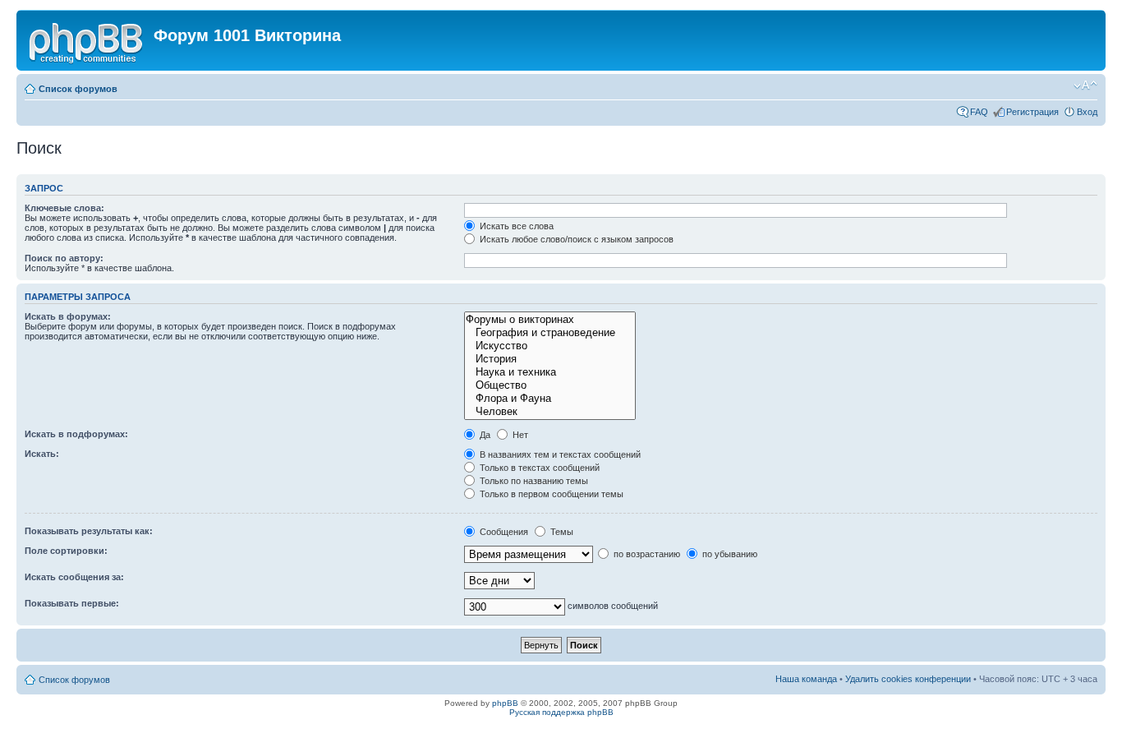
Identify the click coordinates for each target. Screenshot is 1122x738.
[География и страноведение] (549, 332)
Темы (560, 532)
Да (483, 435)
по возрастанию (645, 554)
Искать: (42, 454)
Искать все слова (515, 226)
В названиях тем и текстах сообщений (559, 454)
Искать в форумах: (68, 316)
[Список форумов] (87, 40)
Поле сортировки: (66, 551)
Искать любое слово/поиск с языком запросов (575, 239)
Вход (1087, 112)
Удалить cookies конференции (908, 679)
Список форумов (78, 89)
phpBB (505, 703)
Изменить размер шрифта (1085, 85)
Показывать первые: (72, 603)
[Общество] (549, 385)
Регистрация (1032, 112)
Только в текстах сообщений (538, 468)
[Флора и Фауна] (549, 398)
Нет (519, 435)
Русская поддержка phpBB (561, 712)
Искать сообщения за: (74, 577)
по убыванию (728, 554)
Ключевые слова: (64, 208)
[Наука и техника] (549, 372)
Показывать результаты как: (89, 531)
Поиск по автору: (64, 258)
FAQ (979, 112)
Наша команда (806, 679)
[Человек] (549, 411)
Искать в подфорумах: (76, 434)
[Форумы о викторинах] (549, 319)
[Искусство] (549, 346)
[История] (549, 359)
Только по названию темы (532, 481)
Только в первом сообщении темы (550, 494)
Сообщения (502, 532)
